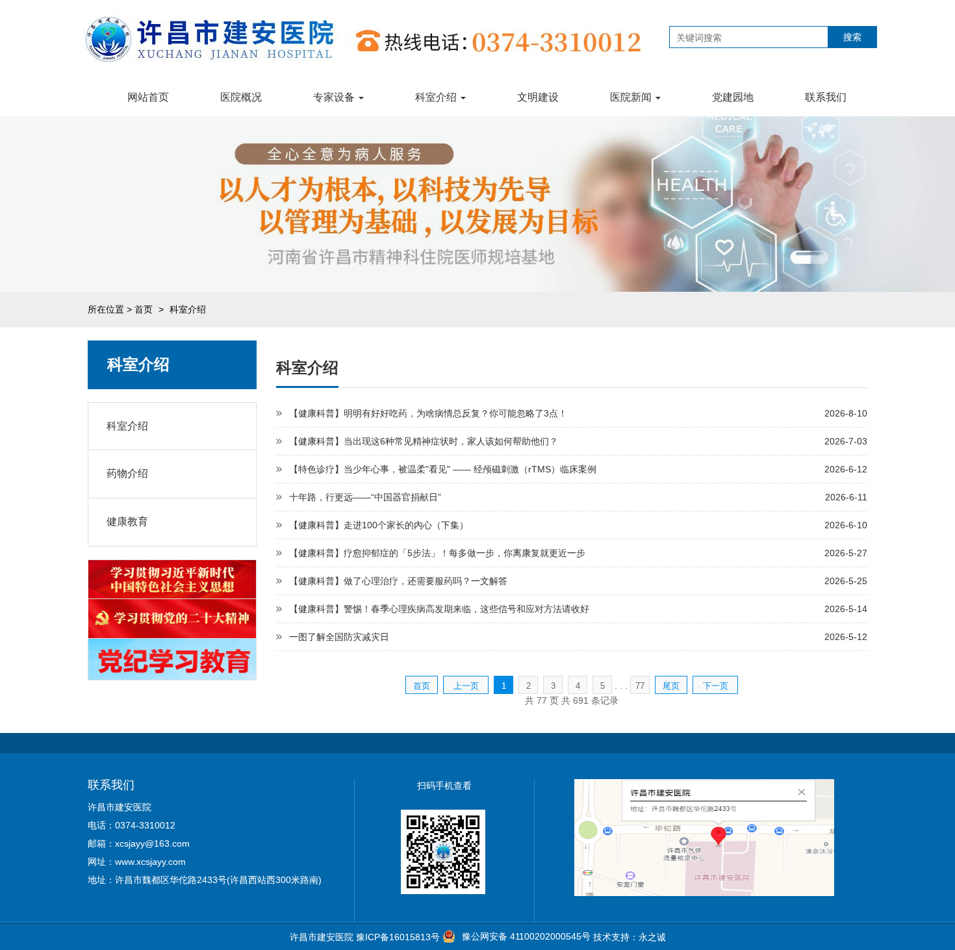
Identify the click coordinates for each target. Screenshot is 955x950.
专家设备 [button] (335, 97)
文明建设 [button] (538, 97)
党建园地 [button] (733, 97)
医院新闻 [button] (632, 97)
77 (639, 686)
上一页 (466, 686)
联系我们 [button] (826, 97)
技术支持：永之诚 (629, 937)
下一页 (715, 686)
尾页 (671, 686)
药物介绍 (127, 473)
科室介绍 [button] (437, 97)
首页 (143, 309)
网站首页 (148, 97)
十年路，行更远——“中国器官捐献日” (365, 497)
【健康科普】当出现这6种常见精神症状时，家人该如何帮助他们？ (423, 441)
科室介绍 (127, 425)
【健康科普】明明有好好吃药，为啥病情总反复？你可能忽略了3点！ (428, 413)
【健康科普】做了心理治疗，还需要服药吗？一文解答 (398, 581)
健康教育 (127, 521)
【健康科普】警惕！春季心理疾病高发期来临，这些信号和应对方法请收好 (439, 609)
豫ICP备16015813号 (398, 937)
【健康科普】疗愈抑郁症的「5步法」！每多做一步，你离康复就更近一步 (437, 553)
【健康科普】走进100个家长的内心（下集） (378, 525)
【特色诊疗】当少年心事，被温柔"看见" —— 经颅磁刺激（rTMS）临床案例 (442, 469)
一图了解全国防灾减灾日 (339, 637)
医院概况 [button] (241, 97)
